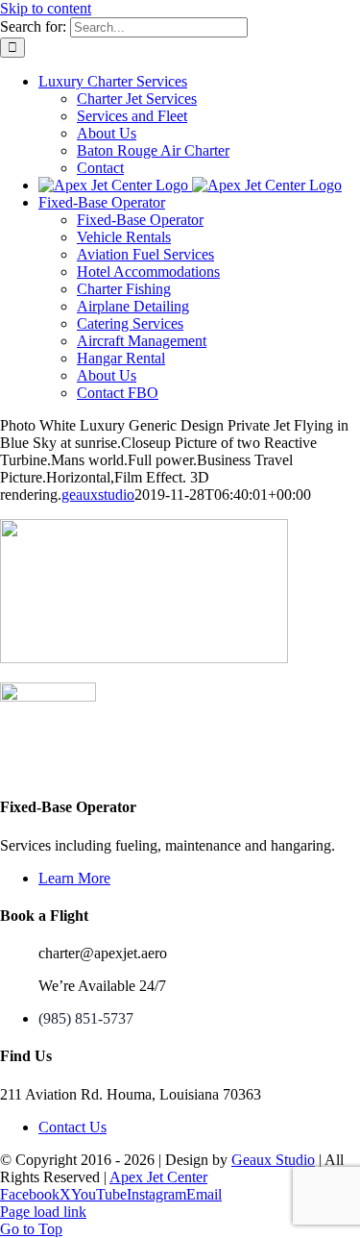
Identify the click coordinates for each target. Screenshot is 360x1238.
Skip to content (45, 8)
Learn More (74, 878)
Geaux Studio (273, 1159)
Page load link (43, 1211)
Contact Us (72, 1127)
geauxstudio (97, 494)
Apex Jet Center (158, 1177)
